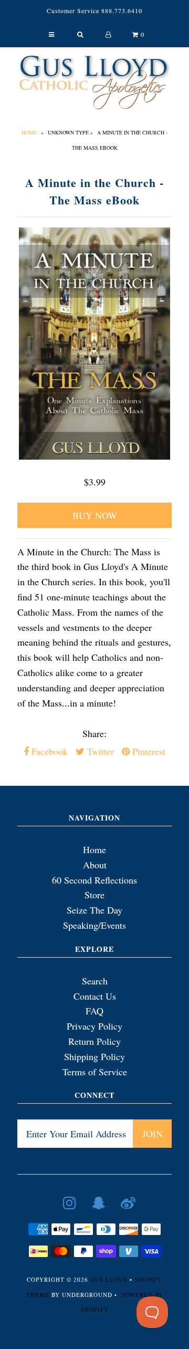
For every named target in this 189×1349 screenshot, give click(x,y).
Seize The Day (94, 910)
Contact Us (95, 996)
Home (29, 132)
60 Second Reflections (94, 880)
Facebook (48, 751)
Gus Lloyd (109, 1279)
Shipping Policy (94, 1056)
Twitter (99, 751)
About (95, 864)
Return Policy (94, 1041)
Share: (94, 733)
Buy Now (94, 515)
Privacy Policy (94, 1026)
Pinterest (147, 751)
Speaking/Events (94, 925)
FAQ (94, 1010)
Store (94, 894)
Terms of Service (94, 1071)
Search (95, 980)
